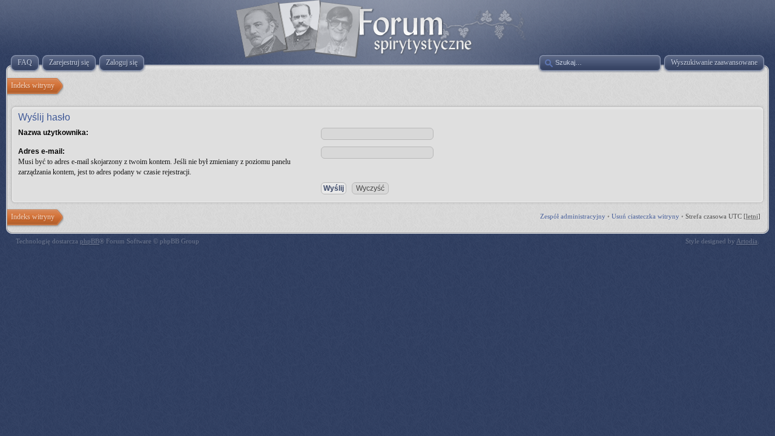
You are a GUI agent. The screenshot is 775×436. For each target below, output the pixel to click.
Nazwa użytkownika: (53, 132)
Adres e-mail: (41, 151)
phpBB (89, 241)
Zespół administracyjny (572, 216)
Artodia (746, 241)
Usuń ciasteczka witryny (645, 216)
